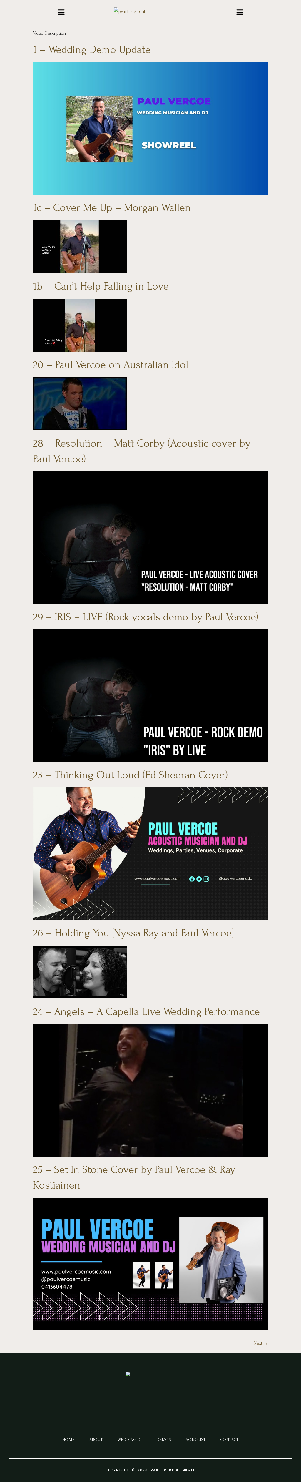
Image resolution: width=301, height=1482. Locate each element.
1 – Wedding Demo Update (91, 49)
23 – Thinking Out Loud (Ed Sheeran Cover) (130, 775)
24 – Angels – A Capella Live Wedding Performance (146, 1011)
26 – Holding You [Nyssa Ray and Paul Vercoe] (133, 933)
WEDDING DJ (130, 1439)
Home (69, 1439)
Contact (229, 1439)
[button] (61, 12)
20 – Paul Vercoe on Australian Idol (110, 364)
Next (261, 1343)
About (96, 1439)
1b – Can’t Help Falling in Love (101, 286)
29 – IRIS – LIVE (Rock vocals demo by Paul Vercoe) (145, 617)
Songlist (196, 1439)
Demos (164, 1439)
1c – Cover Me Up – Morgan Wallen (112, 207)
